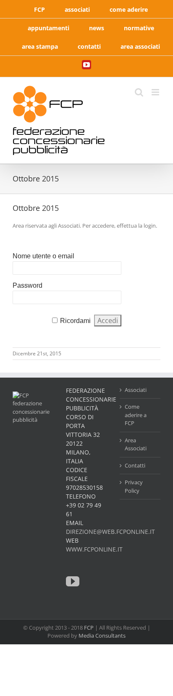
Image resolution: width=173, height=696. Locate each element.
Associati (136, 390)
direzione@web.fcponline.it (110, 532)
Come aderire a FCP (136, 415)
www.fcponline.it (94, 549)
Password (27, 285)
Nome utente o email (43, 256)
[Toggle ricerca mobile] (139, 92)
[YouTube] (72, 581)
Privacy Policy (134, 486)
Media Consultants (102, 635)
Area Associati (136, 444)
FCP (89, 627)
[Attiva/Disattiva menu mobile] (156, 92)
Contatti (135, 465)
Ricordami (75, 320)
